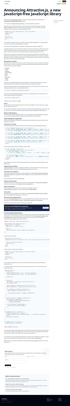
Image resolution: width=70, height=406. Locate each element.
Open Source (60, 400)
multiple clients (44, 216)
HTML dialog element (13, 198)
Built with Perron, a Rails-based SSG (7, 402)
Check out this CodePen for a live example (33, 200)
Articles (59, 1)
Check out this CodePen (41, 182)
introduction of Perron (16, 19)
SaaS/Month (48, 400)
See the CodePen (32, 189)
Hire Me (64, 1)
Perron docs (21, 178)
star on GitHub (34, 340)
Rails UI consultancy (50, 399)
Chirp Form (14, 367)
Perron (36, 336)
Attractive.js (39, 338)
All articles (6, 3)
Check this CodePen (8, 167)
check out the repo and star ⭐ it (19, 23)
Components (60, 399)
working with (38, 216)
